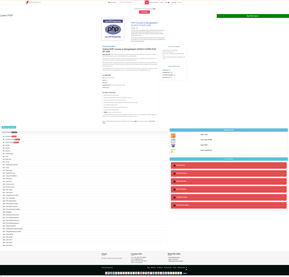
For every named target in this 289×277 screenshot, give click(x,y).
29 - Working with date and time (11, 214)
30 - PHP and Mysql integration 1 (11, 217)
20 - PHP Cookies (8, 189)
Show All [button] (6, 127)
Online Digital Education (174, 257)
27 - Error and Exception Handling (12, 209)
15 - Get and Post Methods (10, 175)
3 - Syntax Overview (9, 142)
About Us (153, 267)
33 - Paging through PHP (10, 226)
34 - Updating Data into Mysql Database (13, 228)
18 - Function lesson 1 (9, 184)
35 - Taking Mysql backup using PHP (12, 231)
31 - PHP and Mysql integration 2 (11, 220)
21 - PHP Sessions (8, 192)
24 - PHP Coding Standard (10, 201)
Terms (174, 267)
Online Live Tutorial (173, 259)
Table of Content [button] (6, 132)
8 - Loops (6, 156)
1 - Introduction (7, 136)
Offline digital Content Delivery (176, 261)
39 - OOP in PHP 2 (8, 242)
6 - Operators (7, 150)
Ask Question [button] (144, 12)
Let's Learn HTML (206, 140)
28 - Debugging (7, 212)
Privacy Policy (168, 267)
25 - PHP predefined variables (11, 203)
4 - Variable (6, 145)
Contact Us (160, 267)
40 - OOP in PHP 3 (8, 245)
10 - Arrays (6, 162)
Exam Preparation (181, 189)
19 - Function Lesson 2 (9, 187)
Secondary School (181, 173)
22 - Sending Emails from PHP (11, 195)
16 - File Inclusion (8, 178)
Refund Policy (181, 267)
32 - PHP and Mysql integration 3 (11, 223)
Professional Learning (182, 205)
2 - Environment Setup (9, 139)
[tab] (84, 132)
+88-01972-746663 (141, 257)
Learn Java (204, 134)
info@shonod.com (138, 259)
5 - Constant (7, 148)
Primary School (180, 165)
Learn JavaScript (206, 150)
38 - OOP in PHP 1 (8, 239)
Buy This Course (252, 16)
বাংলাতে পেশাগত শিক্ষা (106, 54)
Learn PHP (204, 145)
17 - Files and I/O (8, 181)
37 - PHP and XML (8, 237)
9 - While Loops (7, 159)
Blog (148, 267)
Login (180, 2)
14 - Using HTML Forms (9, 173)
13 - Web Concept (8, 170)
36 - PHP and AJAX (8, 234)
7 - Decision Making (8, 153)
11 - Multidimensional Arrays (11, 164)
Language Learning (181, 197)
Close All (13, 127)
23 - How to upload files (9, 198)
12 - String (6, 167)
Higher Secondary (181, 181)
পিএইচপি (105, 112)
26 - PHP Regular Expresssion (11, 206)
